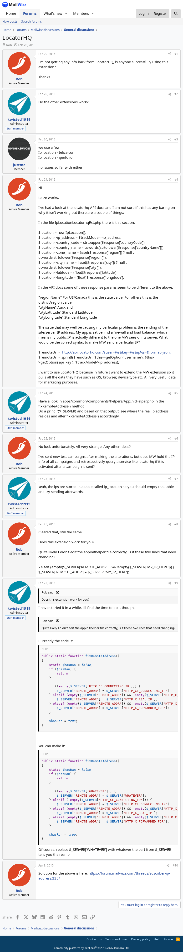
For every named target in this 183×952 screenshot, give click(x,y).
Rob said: (47, 592)
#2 (176, 94)
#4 (176, 179)
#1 (176, 54)
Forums (29, 13)
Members (81, 13)
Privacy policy (140, 939)
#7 (176, 479)
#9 (176, 583)
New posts (9, 21)
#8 (176, 524)
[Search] (176, 13)
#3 (176, 139)
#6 (176, 438)
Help (157, 939)
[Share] (170, 54)
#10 (175, 865)
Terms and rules (116, 939)
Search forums (31, 21)
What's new (53, 13)
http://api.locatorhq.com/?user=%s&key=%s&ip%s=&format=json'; (116, 352)
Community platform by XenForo (91, 948)
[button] (66, 13)
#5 (176, 393)
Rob (9, 45)
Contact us (94, 939)
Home (11, 13)
